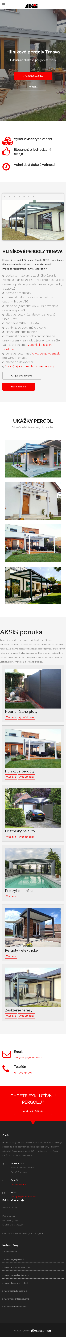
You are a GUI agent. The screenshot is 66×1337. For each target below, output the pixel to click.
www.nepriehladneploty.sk (17, 1299)
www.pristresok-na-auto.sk (17, 1267)
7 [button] (33, 196)
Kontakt (33, 86)
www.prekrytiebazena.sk (16, 1291)
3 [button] (14, 196)
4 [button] (19, 196)
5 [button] (24, 196)
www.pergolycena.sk (46, 353)
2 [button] (9, 196)
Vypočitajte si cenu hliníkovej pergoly (29, 366)
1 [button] (4, 196)
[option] (33, 69)
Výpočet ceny (26, 717)
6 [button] (28, 196)
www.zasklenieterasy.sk (15, 1306)
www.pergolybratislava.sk (16, 1275)
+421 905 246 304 (34, 75)
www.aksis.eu (10, 1251)
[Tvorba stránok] (41, 1331)
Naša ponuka (18, 386)
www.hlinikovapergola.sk (16, 1283)
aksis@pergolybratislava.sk (28, 1057)
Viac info (11, 717)
